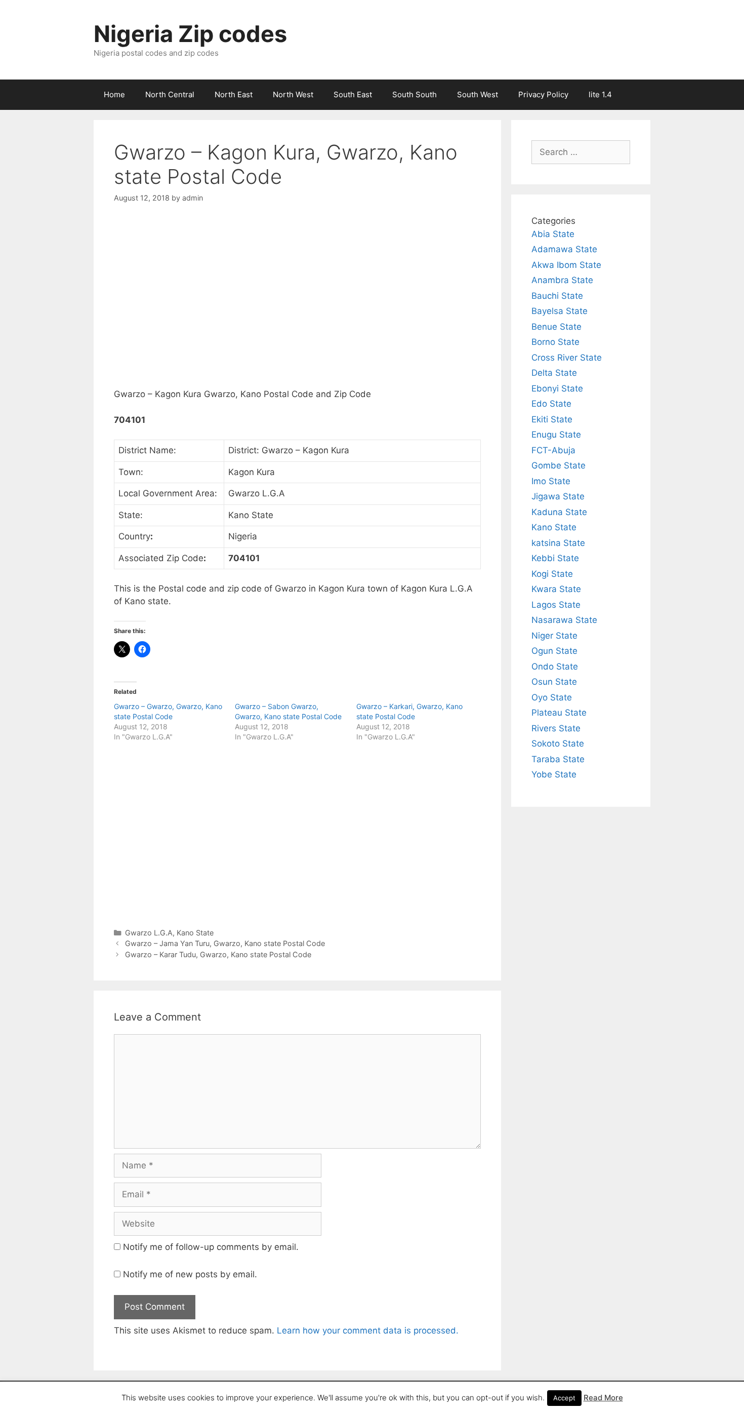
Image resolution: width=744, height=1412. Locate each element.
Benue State (556, 327)
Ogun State (554, 651)
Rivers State (556, 728)
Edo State (551, 404)
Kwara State (556, 589)
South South (414, 94)
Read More (603, 1397)
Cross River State (566, 357)
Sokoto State (557, 743)
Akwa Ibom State (566, 265)
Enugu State (556, 434)
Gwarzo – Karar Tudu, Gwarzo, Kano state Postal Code (218, 954)
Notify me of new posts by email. (190, 1274)
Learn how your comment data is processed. (368, 1330)
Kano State (195, 932)
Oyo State (551, 697)
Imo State (550, 481)
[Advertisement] (297, 304)
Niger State (554, 636)
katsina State (558, 543)
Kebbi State (555, 558)
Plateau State (559, 713)
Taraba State (558, 759)
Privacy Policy (543, 94)
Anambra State (562, 280)
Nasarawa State (564, 620)
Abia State (552, 234)
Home (114, 94)
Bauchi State (557, 296)
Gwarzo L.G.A (149, 932)
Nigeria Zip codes (190, 34)
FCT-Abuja (553, 450)
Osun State (554, 682)
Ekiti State (551, 419)
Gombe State (558, 465)
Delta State (554, 373)
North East (234, 94)
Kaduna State (559, 512)
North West (293, 94)
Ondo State (554, 666)
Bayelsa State (559, 311)
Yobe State (553, 774)
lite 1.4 (600, 94)
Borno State (555, 342)
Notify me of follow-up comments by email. (211, 1247)
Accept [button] (564, 1398)
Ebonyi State (557, 388)
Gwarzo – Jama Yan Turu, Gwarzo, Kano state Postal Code (225, 943)
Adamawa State (564, 249)
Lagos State (556, 605)
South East (353, 94)
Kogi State (552, 574)
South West (477, 94)
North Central (169, 94)
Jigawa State (558, 496)
